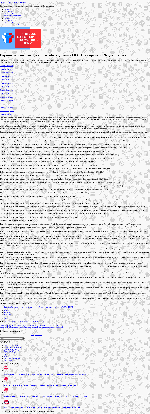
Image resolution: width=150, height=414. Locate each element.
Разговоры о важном (11, 349)
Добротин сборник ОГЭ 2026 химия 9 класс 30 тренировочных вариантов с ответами (42, 407)
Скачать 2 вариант (6, 69)
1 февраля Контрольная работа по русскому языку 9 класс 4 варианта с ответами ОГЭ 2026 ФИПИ (38, 307)
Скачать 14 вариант (7, 111)
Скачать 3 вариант (6, 73)
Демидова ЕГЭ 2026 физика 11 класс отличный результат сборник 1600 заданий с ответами (45, 374)
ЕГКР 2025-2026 (10, 353)
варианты (13, 322)
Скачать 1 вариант (6, 66)
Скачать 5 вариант (6, 79)
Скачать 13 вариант (7, 107)
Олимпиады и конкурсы (12, 15)
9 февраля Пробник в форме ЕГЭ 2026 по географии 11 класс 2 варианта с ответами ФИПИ (32, 327)
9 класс (7, 322)
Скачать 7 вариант (6, 86)
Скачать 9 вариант (6, 93)
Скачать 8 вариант (6, 90)
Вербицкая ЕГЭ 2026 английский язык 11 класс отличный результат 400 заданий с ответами (45, 396)
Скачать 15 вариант (7, 114)
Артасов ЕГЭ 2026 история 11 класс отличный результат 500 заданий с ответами (40, 385)
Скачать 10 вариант (7, 97)
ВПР (5, 355)
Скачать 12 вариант (7, 104)
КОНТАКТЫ (8, 360)
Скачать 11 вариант (6, 100)
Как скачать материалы (12, 358)
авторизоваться (36, 335)
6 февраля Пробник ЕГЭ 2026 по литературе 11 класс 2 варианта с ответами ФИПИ (29, 325)
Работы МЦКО (9, 13)
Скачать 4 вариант (6, 76)
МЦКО (6, 356)
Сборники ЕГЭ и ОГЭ (12, 351)
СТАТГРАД (8, 11)
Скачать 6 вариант (6, 83)
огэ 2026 (41, 322)
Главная (7, 9)
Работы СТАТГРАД (11, 345)
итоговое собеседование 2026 (27, 322)
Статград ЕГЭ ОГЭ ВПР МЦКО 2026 (13, 2)
